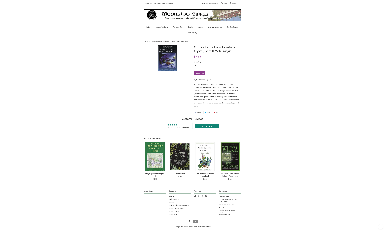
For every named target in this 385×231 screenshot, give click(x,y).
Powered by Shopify (204, 227)
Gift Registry (192, 33)
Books (190, 27)
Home (146, 41)
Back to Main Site (174, 199)
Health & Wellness (162, 27)
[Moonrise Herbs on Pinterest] (202, 197)
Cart (225, 3)
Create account (213, 3)
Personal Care (178, 27)
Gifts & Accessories (215, 27)
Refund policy (173, 214)
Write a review (207, 126)
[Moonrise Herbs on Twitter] (195, 197)
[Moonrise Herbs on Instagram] (206, 197)
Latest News (148, 191)
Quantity (197, 62)
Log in (203, 3)
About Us (172, 196)
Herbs (148, 27)
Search (171, 202)
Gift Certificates (232, 27)
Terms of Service (174, 211)
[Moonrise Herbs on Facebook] (199, 197)
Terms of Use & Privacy (176, 208)
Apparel (201, 27)
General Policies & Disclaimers (179, 205)
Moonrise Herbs (191, 227)
